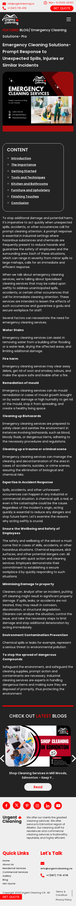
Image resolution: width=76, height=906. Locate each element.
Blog (5, 879)
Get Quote (61, 8)
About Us (8, 864)
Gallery (7, 876)
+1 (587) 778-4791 (17, 8)
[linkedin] (48, 805)
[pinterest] (27, 805)
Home (6, 860)
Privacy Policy (64, 899)
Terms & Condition (61, 893)
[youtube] (58, 805)
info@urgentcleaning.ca (21, 3)
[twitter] (16, 805)
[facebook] (6, 805)
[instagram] (37, 805)
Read (38, 787)
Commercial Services (15, 872)
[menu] (68, 19)
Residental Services (14, 868)
